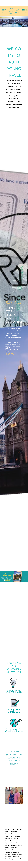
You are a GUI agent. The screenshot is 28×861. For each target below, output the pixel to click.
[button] (2, 3)
